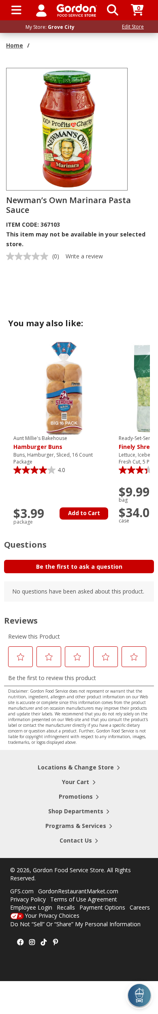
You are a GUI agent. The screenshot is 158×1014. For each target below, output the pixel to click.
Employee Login (31, 907)
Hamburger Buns (40, 443)
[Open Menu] (16, 10)
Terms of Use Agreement (83, 899)
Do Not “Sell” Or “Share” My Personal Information (75, 924)
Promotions (76, 796)
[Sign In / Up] (41, 10)
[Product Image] (67, 128)
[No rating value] (29, 256)
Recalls (66, 907)
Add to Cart (84, 513)
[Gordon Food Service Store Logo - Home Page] (76, 10)
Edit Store (133, 26)
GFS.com (22, 891)
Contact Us (76, 840)
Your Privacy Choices (52, 915)
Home (14, 45)
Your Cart (75, 782)
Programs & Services (75, 826)
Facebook (20, 942)
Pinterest (55, 942)
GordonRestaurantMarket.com (78, 891)
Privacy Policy (28, 899)
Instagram (32, 942)
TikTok (44, 942)
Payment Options (102, 907)
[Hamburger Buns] (64, 388)
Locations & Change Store (76, 767)
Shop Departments (75, 811)
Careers (140, 907)
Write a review (84, 256)
